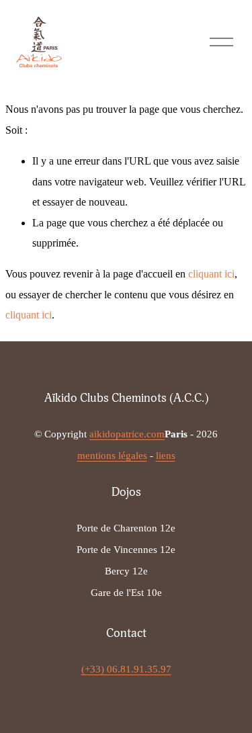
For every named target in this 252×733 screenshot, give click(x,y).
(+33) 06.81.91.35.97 (126, 669)
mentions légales (112, 455)
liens (165, 455)
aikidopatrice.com (127, 434)
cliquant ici (211, 273)
